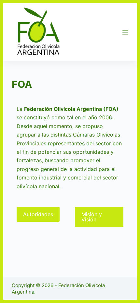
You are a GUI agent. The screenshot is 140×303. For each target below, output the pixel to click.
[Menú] (125, 32)
